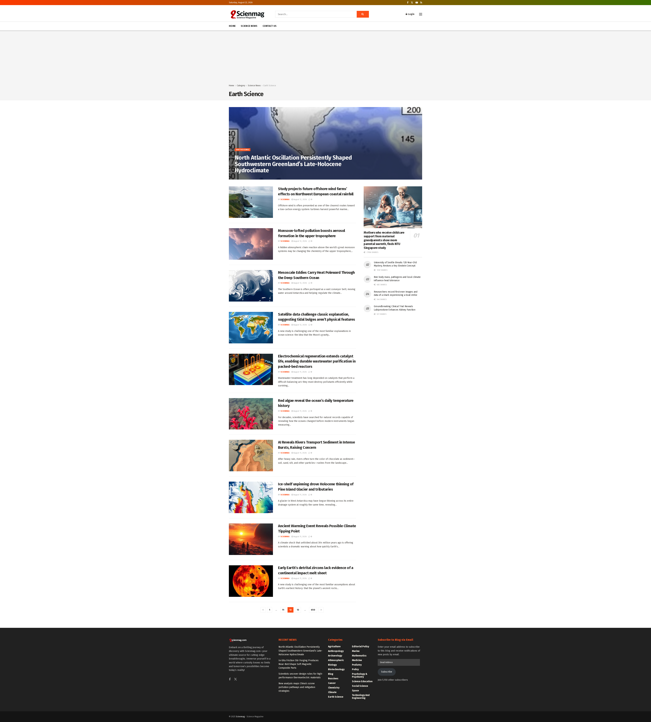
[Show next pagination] (321, 610)
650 (313, 609)
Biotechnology (336, 669)
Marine (356, 651)
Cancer (332, 683)
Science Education (362, 681)
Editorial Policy (360, 646)
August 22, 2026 (257, 178)
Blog (330, 674)
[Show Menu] (420, 14)
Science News (254, 85)
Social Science (360, 686)
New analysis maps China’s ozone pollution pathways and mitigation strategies (297, 687)
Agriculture (334, 646)
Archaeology (335, 655)
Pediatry (357, 664)
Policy (355, 669)
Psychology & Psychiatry (359, 675)
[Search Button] (363, 14)
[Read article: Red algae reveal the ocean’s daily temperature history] (251, 414)
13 (298, 609)
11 (283, 609)
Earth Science (269, 85)
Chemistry (333, 687)
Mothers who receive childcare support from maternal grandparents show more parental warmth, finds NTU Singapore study (384, 240)
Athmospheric (336, 660)
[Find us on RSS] (421, 2)
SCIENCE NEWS (249, 26)
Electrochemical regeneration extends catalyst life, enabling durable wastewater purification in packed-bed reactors (317, 361)
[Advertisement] (325, 58)
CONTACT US (270, 26)
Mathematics (359, 655)
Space (355, 690)
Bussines (333, 678)
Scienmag (240, 716)
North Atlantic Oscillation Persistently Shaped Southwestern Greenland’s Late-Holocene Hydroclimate (293, 164)
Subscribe (386, 671)
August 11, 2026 (300, 372)
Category (241, 85)
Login (411, 14)
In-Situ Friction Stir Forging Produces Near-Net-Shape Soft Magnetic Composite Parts (299, 664)
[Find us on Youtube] (417, 2)
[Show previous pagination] (262, 610)
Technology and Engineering (361, 696)
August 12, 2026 (300, 199)
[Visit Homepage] (247, 14)
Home (231, 85)
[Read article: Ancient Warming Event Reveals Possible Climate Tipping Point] (251, 539)
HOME (232, 26)
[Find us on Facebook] (407, 2)
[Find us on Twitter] (412, 2)
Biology (332, 664)
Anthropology (336, 651)
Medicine (357, 660)
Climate (332, 692)
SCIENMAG (241, 178)
